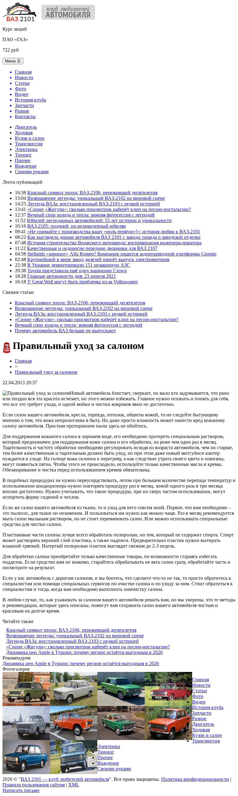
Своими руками (32, 171)
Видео (198, 701)
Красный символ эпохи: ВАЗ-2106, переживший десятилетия (92, 192)
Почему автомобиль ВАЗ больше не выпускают (65, 330)
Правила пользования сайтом (33, 784)
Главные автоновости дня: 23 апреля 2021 (71, 276)
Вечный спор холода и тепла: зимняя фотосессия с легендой (91, 214)
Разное (199, 718)
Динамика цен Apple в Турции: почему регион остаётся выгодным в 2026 (84, 652)
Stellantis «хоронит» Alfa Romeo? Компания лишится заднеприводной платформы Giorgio (121, 253)
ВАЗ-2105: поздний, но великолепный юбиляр (76, 226)
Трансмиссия (28, 143)
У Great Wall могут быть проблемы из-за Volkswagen (82, 281)
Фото (197, 696)
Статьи (199, 690)
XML (73, 784)
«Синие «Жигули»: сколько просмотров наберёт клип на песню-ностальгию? (109, 209)
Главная (23, 361)
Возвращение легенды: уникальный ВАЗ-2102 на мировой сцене (96, 198)
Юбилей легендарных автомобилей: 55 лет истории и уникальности (99, 220)
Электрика (26, 149)
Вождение (26, 166)
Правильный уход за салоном (46, 372)
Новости (201, 685)
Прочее (22, 160)
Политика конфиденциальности (195, 779)
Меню (13, 61)
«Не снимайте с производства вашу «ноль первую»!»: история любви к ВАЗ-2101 (113, 231)
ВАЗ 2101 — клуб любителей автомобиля (65, 779)
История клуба (207, 707)
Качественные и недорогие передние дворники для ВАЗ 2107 (92, 248)
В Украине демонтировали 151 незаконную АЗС (78, 265)
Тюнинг (23, 154)
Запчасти (201, 713)
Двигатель (26, 127)
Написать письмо (20, 790)
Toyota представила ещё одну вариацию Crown (77, 270)
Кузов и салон (30, 138)
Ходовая (24, 132)
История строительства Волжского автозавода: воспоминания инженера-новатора (114, 242)
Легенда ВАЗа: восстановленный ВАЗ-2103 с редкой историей (93, 203)
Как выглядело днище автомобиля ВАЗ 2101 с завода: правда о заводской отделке (114, 237)
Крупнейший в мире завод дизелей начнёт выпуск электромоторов (98, 259)
